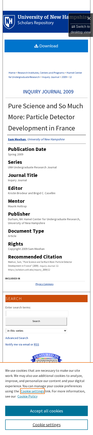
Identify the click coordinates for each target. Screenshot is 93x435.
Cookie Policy (27, 396)
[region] (46, 398)
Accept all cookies (46, 410)
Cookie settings (32, 391)
